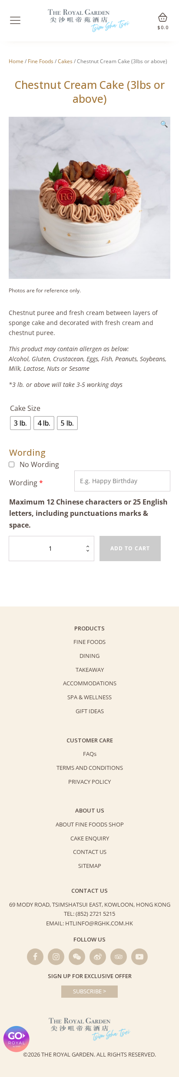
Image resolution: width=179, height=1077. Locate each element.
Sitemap (89, 866)
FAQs (89, 754)
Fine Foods (40, 61)
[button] (164, 124)
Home (16, 61)
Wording (26, 483)
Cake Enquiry (89, 838)
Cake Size (25, 408)
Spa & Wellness (89, 697)
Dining (89, 656)
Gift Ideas (90, 711)
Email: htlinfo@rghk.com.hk (89, 923)
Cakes (65, 61)
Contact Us (89, 852)
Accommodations (89, 683)
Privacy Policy (89, 782)
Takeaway (90, 670)
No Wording (39, 464)
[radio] (20, 423)
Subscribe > (89, 991)
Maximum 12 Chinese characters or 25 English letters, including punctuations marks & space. (88, 513)
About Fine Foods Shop (90, 824)
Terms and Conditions (89, 768)
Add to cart (130, 548)
